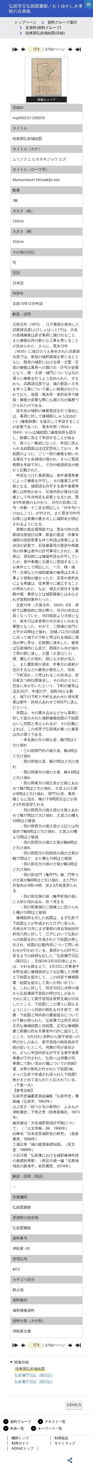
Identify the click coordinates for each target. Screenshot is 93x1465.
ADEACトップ (22, 1448)
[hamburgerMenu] (88, 4)
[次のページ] (70, 49)
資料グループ (20, 1421)
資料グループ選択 (62, 22)
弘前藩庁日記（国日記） (34, 1375)
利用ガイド (20, 1443)
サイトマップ (65, 1443)
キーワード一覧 (50, 1428)
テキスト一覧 (55, 1421)
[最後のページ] (78, 49)
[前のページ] (23, 49)
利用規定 (61, 1438)
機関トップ (20, 1438)
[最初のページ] (15, 49)
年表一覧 (17, 1428)
